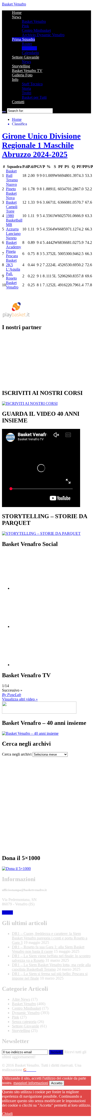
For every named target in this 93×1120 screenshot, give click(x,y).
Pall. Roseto (11, 276)
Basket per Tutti (34, 97)
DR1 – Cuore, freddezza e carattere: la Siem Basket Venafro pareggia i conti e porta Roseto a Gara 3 (49, 938)
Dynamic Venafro (26, 1013)
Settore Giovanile (25, 57)
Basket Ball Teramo (12, 175)
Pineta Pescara (12, 253)
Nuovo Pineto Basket (11, 188)
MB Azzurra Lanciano (13, 229)
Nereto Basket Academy (13, 242)
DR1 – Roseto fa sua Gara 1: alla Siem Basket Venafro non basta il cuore (48, 949)
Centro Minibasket (36, 30)
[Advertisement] (46, 803)
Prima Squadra (23, 39)
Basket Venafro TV (27, 70)
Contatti (18, 102)
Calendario (30, 53)
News (16, 17)
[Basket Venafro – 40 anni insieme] (30, 733)
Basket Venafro (14, 4)
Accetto (56, 1083)
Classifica (29, 48)
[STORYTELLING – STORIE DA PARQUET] (41, 533)
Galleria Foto (22, 75)
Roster (27, 44)
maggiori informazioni (30, 1083)
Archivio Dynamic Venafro (43, 35)
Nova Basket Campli (11, 202)
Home (17, 12)
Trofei (26, 93)
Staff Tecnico (32, 84)
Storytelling (21, 66)
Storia (26, 88)
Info (15, 79)
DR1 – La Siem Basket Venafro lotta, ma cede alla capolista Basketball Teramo (51, 967)
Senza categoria (24, 1022)
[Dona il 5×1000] (16, 868)
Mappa (7, 912)
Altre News (21, 999)
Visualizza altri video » (20, 699)
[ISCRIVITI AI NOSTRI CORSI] (30, 403)
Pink (25, 26)
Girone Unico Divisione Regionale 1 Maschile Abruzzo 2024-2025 (41, 145)
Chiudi (7, 1114)
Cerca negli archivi (16, 754)
